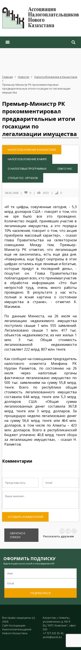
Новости (23, 77)
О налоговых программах (27, 169)
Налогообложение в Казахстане (55, 77)
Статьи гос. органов (23, 178)
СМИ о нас (64, 169)
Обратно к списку (17, 535)
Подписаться (40, 593)
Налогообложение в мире (27, 159)
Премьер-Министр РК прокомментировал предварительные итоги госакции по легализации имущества (36, 88)
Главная (7, 77)
